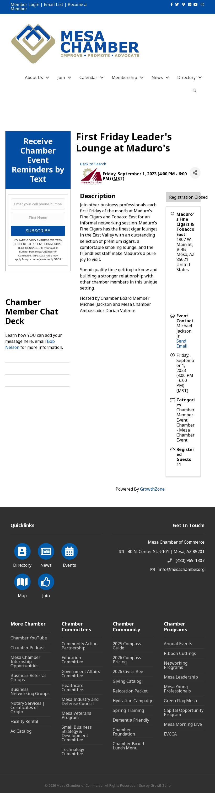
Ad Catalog (20, 731)
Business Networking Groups (30, 691)
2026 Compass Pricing (127, 660)
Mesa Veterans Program (76, 715)
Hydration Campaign (133, 700)
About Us (34, 77)
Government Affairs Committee (81, 674)
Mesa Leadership (181, 677)
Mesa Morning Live (183, 724)
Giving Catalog (127, 681)
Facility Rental (24, 721)
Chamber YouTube (28, 638)
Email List (53, 4)
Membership (124, 77)
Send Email (181, 343)
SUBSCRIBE (37, 231)
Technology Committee (73, 752)
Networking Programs (175, 665)
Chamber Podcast (27, 647)
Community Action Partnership (80, 646)
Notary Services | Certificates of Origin (27, 707)
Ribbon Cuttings (180, 653)
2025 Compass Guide (127, 646)
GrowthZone (152, 489)
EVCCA (170, 734)
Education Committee (72, 660)
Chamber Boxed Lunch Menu (128, 746)
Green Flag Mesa (180, 700)
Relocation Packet (130, 691)
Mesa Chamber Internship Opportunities (25, 661)
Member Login (24, 4)
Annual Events (178, 644)
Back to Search (93, 163)
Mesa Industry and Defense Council (80, 701)
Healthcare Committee (72, 687)
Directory (186, 77)
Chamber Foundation (124, 732)
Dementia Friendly (131, 720)
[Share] (195, 173)
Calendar (88, 77)
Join (61, 77)
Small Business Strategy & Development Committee (77, 733)
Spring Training (128, 710)
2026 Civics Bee (128, 671)
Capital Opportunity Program (183, 712)
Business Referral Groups (28, 677)
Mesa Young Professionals (177, 689)
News (157, 77)
